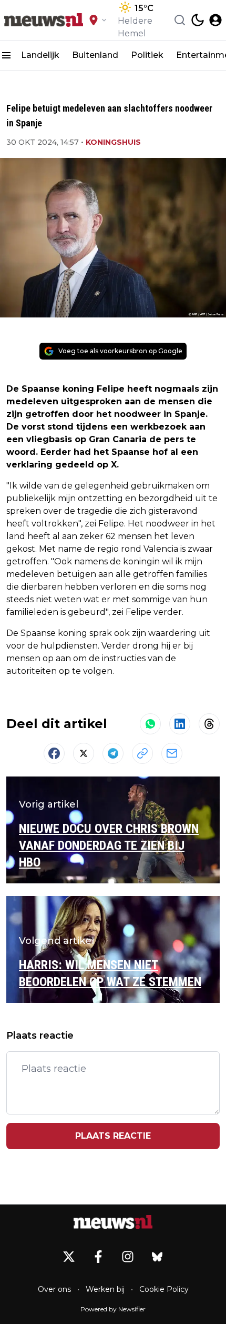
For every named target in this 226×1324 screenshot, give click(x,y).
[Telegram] (113, 753)
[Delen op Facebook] (54, 753)
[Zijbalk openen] (6, 55)
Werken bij (105, 1289)
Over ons (54, 1289)
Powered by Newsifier (113, 1309)
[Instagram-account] (127, 1256)
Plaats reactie (113, 1136)
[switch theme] (197, 20)
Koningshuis (113, 142)
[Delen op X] (83, 753)
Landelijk (40, 55)
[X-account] (69, 1256)
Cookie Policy (164, 1289)
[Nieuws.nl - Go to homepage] (113, 1222)
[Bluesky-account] (157, 1256)
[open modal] (215, 20)
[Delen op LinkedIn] (179, 723)
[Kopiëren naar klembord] (142, 753)
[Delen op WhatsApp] (150, 723)
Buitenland (95, 55)
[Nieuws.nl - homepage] (43, 20)
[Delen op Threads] (209, 723)
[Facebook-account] (98, 1256)
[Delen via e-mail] (171, 753)
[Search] (179, 20)
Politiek (147, 55)
